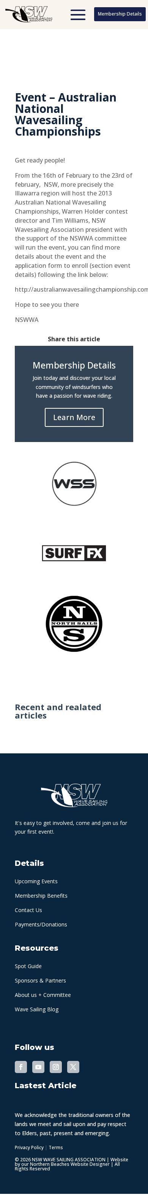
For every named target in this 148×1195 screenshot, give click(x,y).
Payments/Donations (41, 924)
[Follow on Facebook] (21, 1067)
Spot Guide (28, 966)
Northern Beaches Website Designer (70, 1164)
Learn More (74, 417)
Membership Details (120, 14)
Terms (56, 1147)
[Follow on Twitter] (73, 1067)
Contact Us (28, 910)
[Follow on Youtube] (38, 1067)
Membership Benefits (41, 895)
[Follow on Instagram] (56, 1067)
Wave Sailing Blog (36, 1009)
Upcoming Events (36, 881)
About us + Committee (43, 994)
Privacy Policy (29, 1147)
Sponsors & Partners (40, 980)
